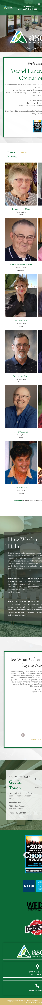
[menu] (39, 4)
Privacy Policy (26, 1002)
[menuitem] (24, 9)
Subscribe (18, 501)
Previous (23, 735)
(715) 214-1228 (31, 9)
